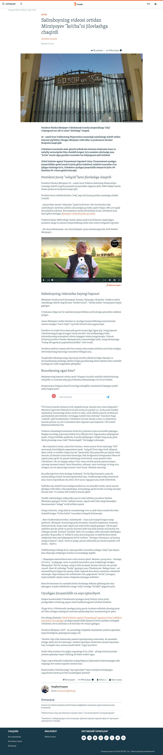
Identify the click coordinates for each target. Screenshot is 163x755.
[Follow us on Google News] (117, 738)
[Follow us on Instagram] (100, 738)
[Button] (97, 50)
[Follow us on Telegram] (89, 738)
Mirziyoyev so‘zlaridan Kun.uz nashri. (78, 214)
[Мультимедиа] (155, 4)
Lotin (44, 15)
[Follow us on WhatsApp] (106, 738)
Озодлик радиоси (56, 244)
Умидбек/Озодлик (49, 39)
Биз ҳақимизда (14, 737)
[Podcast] (123, 738)
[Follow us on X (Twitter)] (112, 738)
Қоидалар (12, 746)
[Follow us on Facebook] (95, 738)
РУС (148, 4)
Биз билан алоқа (15, 741)
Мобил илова (50, 737)
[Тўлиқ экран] (119, 280)
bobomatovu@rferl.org (66, 691)
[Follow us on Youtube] (84, 738)
